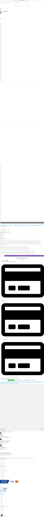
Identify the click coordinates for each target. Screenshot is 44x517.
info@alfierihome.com (10, 454)
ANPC (1, 478)
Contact (29, 5)
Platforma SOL (2, 476)
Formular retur (2, 513)
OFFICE (19, 5)
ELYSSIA (5, 229)
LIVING (9, 2)
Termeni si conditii (3, 516)
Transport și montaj (3, 463)
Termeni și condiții (3, 467)
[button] (0, 10)
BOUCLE (2, 2)
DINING (13, 2)
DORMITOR (5, 2)
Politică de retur (3, 473)
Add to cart (24, 255)
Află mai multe (2, 443)
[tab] (11, 380)
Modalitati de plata (3, 468)
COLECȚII (15, 5)
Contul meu (2, 493)
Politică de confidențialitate (4, 470)
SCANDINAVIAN (17, 2)
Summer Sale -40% (23, 5)
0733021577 (6, 11)
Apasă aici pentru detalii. (27, 0)
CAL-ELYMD (7, 230)
